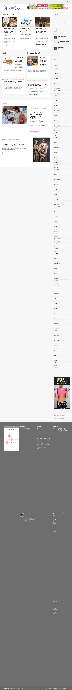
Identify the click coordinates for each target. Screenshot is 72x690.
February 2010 (56, 288)
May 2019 (56, 280)
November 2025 (57, 90)
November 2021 (57, 209)
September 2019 (57, 271)
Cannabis (55, 306)
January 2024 (56, 145)
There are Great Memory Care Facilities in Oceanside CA (43, 439)
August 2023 (56, 157)
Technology (56, 362)
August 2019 (56, 273)
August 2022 (56, 187)
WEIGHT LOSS (56, 370)
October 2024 (57, 122)
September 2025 (57, 95)
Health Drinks (56, 335)
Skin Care (55, 353)
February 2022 (57, 201)
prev (38, 434)
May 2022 (56, 194)
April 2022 (56, 197)
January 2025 (56, 115)
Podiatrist (56, 345)
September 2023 (57, 155)
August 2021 (56, 216)
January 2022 (56, 204)
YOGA (55, 372)
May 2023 (56, 164)
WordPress (66, 688)
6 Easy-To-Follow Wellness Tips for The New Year (26, 30)
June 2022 (56, 192)
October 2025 (56, 93)
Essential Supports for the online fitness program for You (13, 82)
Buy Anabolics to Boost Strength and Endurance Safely (37, 84)
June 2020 (56, 248)
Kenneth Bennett (10, 45)
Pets (55, 343)
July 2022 (56, 189)
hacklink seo (61, 47)
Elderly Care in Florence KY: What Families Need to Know (13, 145)
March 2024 (56, 140)
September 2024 (57, 125)
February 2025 (57, 113)
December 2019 (57, 263)
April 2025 (56, 108)
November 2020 (57, 238)
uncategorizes (56, 367)
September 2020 (57, 241)
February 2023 (56, 172)
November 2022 (57, 179)
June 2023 (56, 162)
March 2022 (56, 199)
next (51, 434)
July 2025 (56, 100)
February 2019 (56, 285)
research (55, 348)
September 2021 (57, 214)
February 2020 (57, 258)
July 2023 (55, 160)
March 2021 (56, 229)
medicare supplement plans (59, 415)
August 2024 (56, 127)
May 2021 (56, 224)
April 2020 (56, 253)
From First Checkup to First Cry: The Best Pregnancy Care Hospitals (37, 115)
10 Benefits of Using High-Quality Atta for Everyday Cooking (19, 60)
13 (11, 439)
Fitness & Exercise (34, 53)
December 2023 (57, 147)
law (54, 338)
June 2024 (56, 132)
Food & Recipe (56, 328)
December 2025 (57, 88)
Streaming (56, 357)
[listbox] (44, 439)
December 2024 (57, 118)
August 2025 (56, 98)
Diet (4, 53)
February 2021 (56, 231)
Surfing (55, 360)
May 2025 (56, 105)
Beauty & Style (57, 301)
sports (55, 355)
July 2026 (56, 71)
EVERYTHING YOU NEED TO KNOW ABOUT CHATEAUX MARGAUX (41, 30)
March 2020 (56, 256)
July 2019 (55, 275)
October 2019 (56, 268)
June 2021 (56, 221)
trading (55, 365)
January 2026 (56, 85)
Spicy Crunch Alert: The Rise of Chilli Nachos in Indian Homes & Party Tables (9, 31)
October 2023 (56, 152)
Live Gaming (56, 340)
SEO (55, 350)
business (55, 303)
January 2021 (56, 234)
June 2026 (56, 73)
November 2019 (57, 266)
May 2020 (56, 251)
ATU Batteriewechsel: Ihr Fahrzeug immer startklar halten (64, 43)
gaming (55, 330)
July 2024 (56, 130)
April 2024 (56, 137)
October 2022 (56, 182)
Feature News (56, 323)
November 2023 (57, 150)
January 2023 (56, 174)
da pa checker (61, 32)
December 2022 (57, 177)
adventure (56, 296)
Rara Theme (58, 688)
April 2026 (56, 78)
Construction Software (58, 311)
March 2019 (56, 283)
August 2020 (56, 243)
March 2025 (56, 110)
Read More (34, 132)
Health (5, 103)
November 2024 (57, 120)
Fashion (55, 320)
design (55, 316)
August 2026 (56, 68)
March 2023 (56, 169)
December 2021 (57, 206)
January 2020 (56, 261)
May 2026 (56, 76)
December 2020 (57, 236)
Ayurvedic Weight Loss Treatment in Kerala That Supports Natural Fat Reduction (43, 62)
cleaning (55, 308)
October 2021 (56, 211)
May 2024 (56, 135)
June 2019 (56, 278)
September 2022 (57, 184)
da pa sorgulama (62, 36)
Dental (55, 313)
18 (7, 442)
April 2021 (56, 226)
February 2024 (57, 142)
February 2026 (57, 83)
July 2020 (56, 246)
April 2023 (56, 167)
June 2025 (56, 103)
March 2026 (56, 81)
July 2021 (55, 219)
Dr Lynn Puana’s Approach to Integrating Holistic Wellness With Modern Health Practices (63, 515)
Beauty (55, 298)
